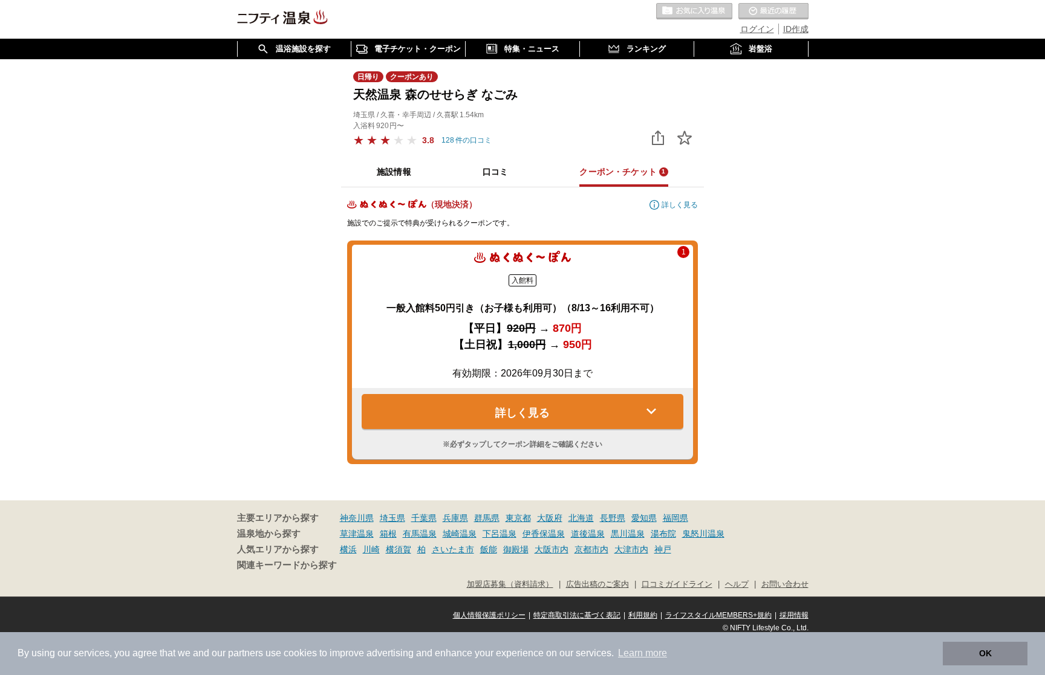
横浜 (348, 549)
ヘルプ (737, 584)
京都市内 (591, 549)
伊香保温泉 (543, 533)
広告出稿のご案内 (597, 584)
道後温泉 (588, 533)
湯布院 (663, 533)
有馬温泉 (420, 533)
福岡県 (675, 518)
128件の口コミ (466, 140)
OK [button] (985, 653)
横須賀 (398, 549)
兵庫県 (455, 518)
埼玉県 (392, 518)
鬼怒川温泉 (703, 533)
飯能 (488, 549)
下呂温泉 (499, 533)
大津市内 (631, 549)
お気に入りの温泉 (694, 11)
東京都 (518, 518)
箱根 (388, 533)
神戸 (662, 549)
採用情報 (794, 615)
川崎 (371, 549)
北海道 (581, 518)
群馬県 (487, 518)
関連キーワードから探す (287, 565)
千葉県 (424, 518)
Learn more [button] (642, 653)
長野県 (612, 518)
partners (245, 653)
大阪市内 (551, 549)
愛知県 (644, 518)
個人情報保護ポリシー (489, 615)
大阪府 (549, 518)
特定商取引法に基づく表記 (576, 615)
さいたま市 (453, 549)
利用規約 (642, 615)
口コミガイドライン (677, 584)
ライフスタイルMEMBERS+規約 (718, 615)
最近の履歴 (773, 11)
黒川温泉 (628, 533)
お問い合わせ (785, 584)
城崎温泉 (460, 533)
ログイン (757, 29)
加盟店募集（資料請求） (510, 584)
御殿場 (516, 549)
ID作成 (796, 29)
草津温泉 (357, 533)
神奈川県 (357, 518)
